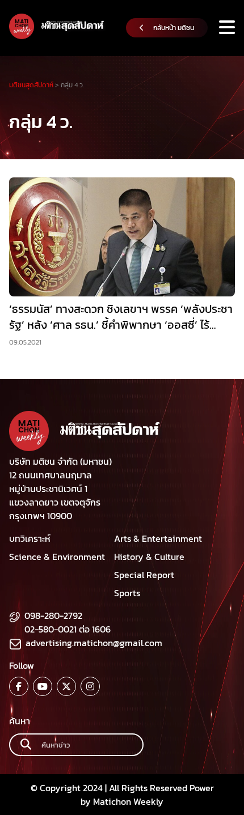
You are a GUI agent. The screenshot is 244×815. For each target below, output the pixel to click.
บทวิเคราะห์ (30, 538)
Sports (127, 593)
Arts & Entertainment (158, 538)
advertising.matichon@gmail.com (94, 643)
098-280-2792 (53, 615)
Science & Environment (57, 556)
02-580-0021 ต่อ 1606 (67, 629)
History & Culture (149, 556)
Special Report (144, 574)
